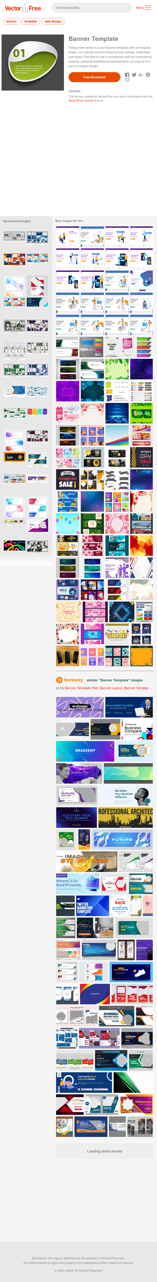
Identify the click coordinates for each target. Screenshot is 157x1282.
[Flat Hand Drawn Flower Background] (67, 634)
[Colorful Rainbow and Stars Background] (117, 435)
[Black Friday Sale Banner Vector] (92, 457)
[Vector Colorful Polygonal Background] (141, 545)
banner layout (111, 687)
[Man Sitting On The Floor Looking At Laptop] (92, 236)
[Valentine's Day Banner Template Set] (67, 413)
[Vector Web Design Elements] (144, 612)
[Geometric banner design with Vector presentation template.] (14, 286)
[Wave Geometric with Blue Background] (92, 391)
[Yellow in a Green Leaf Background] (141, 656)
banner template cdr (140, 687)
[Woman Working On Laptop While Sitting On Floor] (141, 303)
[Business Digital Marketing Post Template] (92, 479)
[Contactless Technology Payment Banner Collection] (117, 545)
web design (53, 21)
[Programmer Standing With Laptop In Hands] (92, 303)
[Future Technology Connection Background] (92, 501)
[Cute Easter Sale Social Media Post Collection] (117, 656)
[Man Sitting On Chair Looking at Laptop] (117, 281)
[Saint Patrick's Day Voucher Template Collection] (141, 413)
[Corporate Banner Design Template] (92, 369)
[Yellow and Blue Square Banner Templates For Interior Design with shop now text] (64, 1126)
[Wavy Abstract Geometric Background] (141, 479)
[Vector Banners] (145, 347)
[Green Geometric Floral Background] (117, 369)
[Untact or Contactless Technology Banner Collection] (67, 501)
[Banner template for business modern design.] (131, 972)
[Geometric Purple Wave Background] (67, 391)
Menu (140, 7)
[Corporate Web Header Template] (67, 347)
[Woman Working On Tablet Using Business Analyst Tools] (117, 325)
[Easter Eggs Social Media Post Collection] (92, 435)
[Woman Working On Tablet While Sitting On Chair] (117, 303)
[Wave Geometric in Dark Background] (141, 369)
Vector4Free (23, 8)
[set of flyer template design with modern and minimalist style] (37, 396)
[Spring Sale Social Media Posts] (67, 457)
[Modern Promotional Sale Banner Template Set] (141, 435)
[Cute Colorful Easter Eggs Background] (67, 523)
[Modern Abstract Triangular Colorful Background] (141, 567)
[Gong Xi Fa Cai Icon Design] (68, 612)
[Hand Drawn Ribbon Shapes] (117, 479)
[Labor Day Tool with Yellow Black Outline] (117, 634)
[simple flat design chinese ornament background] (92, 413)
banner (11, 21)
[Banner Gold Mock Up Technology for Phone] (67, 656)
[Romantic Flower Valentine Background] (141, 590)
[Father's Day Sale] (67, 479)
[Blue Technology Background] (117, 413)
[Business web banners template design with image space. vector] (37, 330)
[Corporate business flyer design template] (37, 286)
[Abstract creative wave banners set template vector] (67, 994)
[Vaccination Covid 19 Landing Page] (117, 567)
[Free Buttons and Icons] (141, 391)
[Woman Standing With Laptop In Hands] (141, 325)
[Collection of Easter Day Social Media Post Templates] (117, 501)
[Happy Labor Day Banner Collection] (67, 545)
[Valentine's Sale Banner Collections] (95, 612)
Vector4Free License (81, 100)
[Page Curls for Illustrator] (116, 391)
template (31, 21)
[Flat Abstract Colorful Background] (121, 612)
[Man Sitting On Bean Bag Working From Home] (141, 281)
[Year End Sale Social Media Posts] (141, 634)
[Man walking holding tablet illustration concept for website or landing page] (141, 236)
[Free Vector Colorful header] (67, 369)
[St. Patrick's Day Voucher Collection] (92, 523)
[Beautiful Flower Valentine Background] (117, 523)
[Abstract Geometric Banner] (117, 590)
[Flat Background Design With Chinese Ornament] (141, 501)
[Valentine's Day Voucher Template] (92, 545)
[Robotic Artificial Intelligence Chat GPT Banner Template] (67, 590)
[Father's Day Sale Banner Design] (141, 457)
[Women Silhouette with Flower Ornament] (92, 634)
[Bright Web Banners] (91, 347)
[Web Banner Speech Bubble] (120, 347)
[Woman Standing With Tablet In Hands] (67, 325)
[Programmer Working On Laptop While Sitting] (92, 325)
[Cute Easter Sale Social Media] (92, 656)
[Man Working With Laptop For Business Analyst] (67, 303)
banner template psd (81, 687)
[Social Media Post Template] (92, 590)
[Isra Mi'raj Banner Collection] (141, 523)
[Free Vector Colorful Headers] (67, 435)
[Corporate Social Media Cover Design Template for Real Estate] (14, 396)
